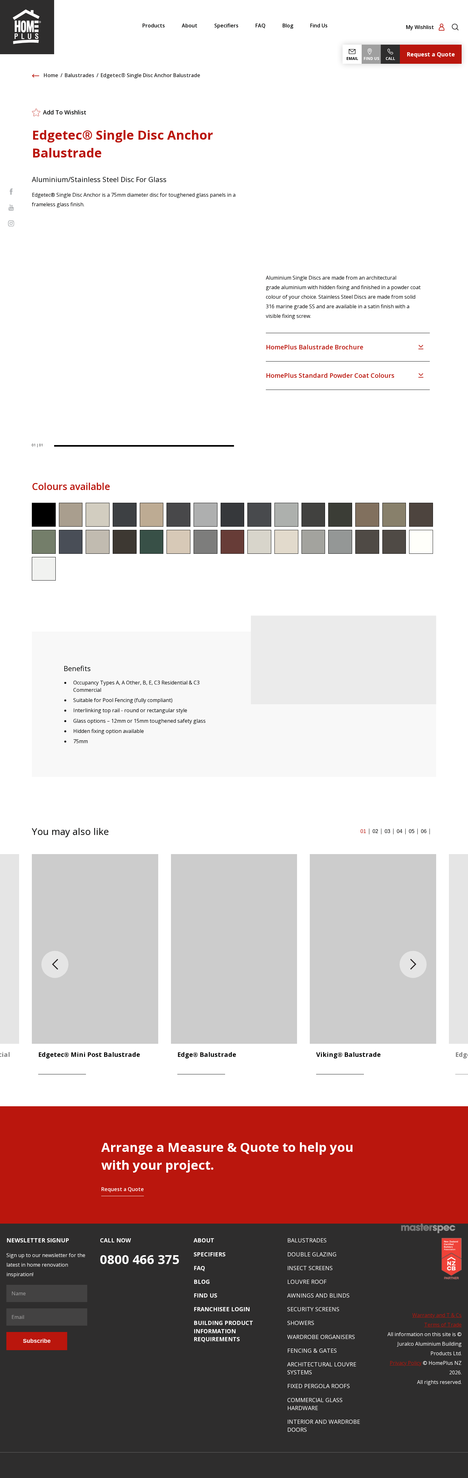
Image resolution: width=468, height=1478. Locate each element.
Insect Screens (310, 1268)
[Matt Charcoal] (125, 515)
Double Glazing (312, 1254)
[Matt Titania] (259, 542)
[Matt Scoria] (233, 542)
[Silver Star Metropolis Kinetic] (340, 542)
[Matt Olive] (125, 542)
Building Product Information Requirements (223, 1331)
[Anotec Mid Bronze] (394, 542)
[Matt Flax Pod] (178, 515)
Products (153, 25)
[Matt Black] (44, 515)
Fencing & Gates (312, 1350)
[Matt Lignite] (421, 515)
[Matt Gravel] (233, 515)
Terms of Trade (443, 1324)
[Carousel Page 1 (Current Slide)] (363, 831)
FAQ (260, 25)
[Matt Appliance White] (44, 569)
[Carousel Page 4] (400, 831)
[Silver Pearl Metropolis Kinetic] (313, 542)
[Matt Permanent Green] (152, 542)
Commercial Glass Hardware (315, 1404)
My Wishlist (420, 27)
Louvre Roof (307, 1281)
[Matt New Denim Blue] (71, 542)
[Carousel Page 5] (412, 831)
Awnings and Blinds (318, 1295)
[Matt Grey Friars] (259, 515)
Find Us (319, 25)
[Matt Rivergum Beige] (178, 542)
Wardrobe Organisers (321, 1337)
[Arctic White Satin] (421, 542)
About (189, 25)
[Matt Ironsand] (313, 515)
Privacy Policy (406, 1362)
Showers (300, 1323)
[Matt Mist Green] (44, 542)
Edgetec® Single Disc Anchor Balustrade (150, 75)
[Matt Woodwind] (286, 542)
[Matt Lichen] (394, 515)
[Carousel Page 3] (387, 831)
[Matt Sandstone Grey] (205, 542)
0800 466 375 (140, 1259)
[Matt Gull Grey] (286, 515)
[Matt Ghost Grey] (205, 515)
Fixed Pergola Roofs (318, 1386)
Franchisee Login (222, 1309)
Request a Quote (431, 54)
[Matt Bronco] (71, 515)
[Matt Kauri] (367, 515)
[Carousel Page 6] (424, 831)
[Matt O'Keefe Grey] (98, 542)
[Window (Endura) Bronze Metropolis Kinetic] (367, 542)
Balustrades (79, 75)
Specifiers (226, 25)
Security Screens (313, 1309)
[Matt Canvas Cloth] (98, 515)
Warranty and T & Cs (437, 1315)
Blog (287, 25)
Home (50, 75)
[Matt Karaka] (340, 515)
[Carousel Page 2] (375, 831)
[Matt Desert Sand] (152, 515)
